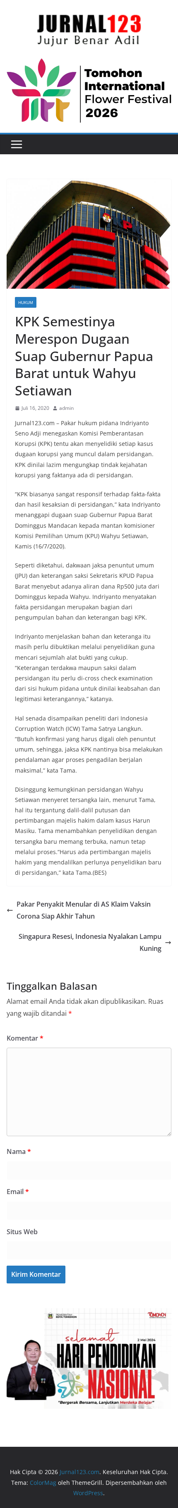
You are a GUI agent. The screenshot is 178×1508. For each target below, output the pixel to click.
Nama (19, 1151)
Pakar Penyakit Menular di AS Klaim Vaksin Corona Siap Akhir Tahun (84, 910)
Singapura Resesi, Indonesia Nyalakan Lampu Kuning (90, 942)
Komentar (25, 1038)
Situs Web (22, 1231)
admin (66, 408)
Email (18, 1191)
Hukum (25, 302)
